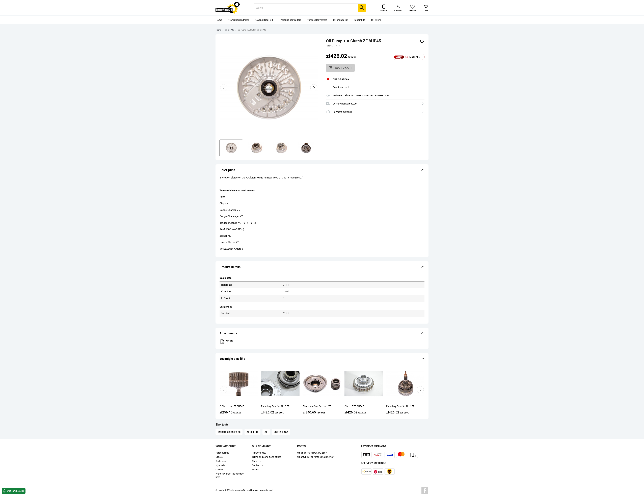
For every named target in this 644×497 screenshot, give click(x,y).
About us (256, 461)
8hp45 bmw (281, 431)
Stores (255, 469)
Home (219, 20)
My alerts (220, 465)
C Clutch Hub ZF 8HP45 (232, 406)
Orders (219, 457)
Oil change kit (340, 20)
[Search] (362, 8)
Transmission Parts (238, 20)
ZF (266, 431)
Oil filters (376, 20)
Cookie (219, 469)
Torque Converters (317, 20)
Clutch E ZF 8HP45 (354, 406)
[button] (322, 170)
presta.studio (268, 490)
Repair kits (359, 20)
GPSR (229, 340)
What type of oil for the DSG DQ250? (316, 457)
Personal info (222, 452)
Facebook (424, 490)
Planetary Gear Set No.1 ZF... (318, 406)
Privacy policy (259, 452)
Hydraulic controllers (290, 20)
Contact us (257, 465)
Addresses (221, 461)
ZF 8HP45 (252, 431)
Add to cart (340, 68)
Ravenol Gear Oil (264, 20)
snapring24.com (242, 490)
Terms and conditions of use (266, 457)
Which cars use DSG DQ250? (312, 452)
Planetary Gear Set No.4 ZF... (401, 406)
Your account (226, 446)
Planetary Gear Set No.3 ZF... (276, 406)
